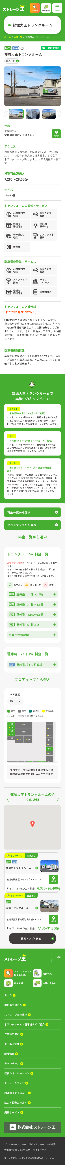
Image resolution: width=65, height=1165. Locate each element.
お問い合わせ (49, 983)
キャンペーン (12, 1063)
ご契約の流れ (12, 1034)
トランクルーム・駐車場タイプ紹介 (24, 1024)
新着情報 (18, 983)
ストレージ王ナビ (14, 1083)
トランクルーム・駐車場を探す (22, 973)
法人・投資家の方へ (15, 1102)
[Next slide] (58, 114)
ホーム (7, 36)
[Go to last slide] (7, 114)
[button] (16, 114)
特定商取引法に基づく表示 (17, 1149)
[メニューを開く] (57, 8)
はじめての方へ (13, 1005)
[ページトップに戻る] (58, 957)
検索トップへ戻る (31, 938)
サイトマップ (39, 1149)
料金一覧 (10, 60)
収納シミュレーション (17, 1073)
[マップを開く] (56, 133)
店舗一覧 (18, 36)
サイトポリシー (36, 1144)
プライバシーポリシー (15, 1144)
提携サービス (12, 1112)
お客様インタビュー (15, 1093)
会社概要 (51, 1144)
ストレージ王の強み (15, 1014)
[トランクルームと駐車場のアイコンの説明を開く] (22, 48)
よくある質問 (12, 1044)
